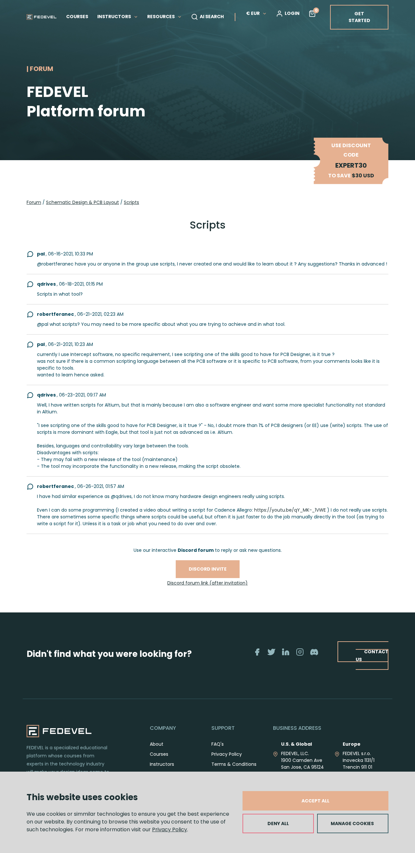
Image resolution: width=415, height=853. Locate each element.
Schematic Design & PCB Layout (82, 202)
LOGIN (292, 13)
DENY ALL (278, 823)
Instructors (162, 764)
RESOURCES (161, 16)
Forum (34, 202)
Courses (159, 754)
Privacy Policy (169, 829)
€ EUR (253, 13)
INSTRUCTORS (114, 16)
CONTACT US (372, 655)
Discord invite (208, 569)
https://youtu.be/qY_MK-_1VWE (290, 510)
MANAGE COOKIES (352, 823)
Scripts (131, 202)
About (156, 744)
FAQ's (217, 744)
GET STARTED (359, 17)
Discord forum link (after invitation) (207, 583)
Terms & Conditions (233, 764)
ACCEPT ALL (315, 801)
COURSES (77, 16)
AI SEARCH (212, 16)
